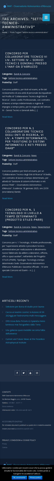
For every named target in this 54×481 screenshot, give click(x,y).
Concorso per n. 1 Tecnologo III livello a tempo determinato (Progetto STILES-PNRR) (24, 215)
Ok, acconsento (19, 478)
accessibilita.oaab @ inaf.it (24, 429)
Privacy (4, 444)
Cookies (4, 447)
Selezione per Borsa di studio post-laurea (25, 306)
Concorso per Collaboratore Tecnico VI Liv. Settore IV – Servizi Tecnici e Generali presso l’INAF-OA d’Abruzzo (26, 60)
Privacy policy (35, 478)
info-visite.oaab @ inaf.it (24, 410)
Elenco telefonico (7, 406)
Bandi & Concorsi (22, 74)
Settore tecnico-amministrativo (22, 78)
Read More (7, 116)
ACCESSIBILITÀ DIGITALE (12, 421)
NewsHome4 (44, 227)
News (34, 155)
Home (4, 32)
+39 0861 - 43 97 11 (15, 403)
